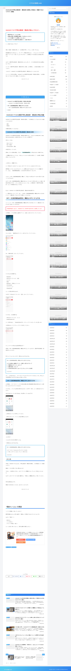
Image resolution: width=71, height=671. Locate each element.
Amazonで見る (21, 542)
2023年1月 (58, 335)
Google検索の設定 (58, 81)
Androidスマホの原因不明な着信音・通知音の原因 (19, 103)
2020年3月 (58, 406)
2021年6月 (58, 381)
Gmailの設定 (58, 87)
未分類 (58, 106)
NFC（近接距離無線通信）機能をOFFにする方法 (18, 105)
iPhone (58, 56)
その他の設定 (58, 72)
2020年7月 (58, 395)
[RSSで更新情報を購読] (59, 47)
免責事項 (53, 45)
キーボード (58, 64)
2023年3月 (58, 330)
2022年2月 (58, 360)
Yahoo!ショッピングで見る (31, 539)
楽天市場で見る (21, 539)
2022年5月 (58, 352)
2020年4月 (58, 403)
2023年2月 (58, 333)
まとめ (9, 109)
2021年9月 (58, 373)
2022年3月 (58, 357)
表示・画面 (58, 70)
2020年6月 (58, 398)
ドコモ (58, 98)
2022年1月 (58, 362)
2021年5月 (58, 384)
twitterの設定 (58, 79)
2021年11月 (58, 368)
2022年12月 (58, 338)
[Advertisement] (25, 20)
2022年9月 (58, 346)
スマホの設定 (58, 59)
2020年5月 (58, 400)
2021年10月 (58, 371)
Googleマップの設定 (58, 92)
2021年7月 (58, 379)
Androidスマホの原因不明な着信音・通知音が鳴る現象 (19, 101)
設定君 (58, 25)
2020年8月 (58, 392)
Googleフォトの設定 (58, 84)
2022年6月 (58, 349)
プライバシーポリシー (56, 44)
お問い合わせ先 (54, 42)
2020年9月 (58, 389)
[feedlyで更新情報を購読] (57, 47)
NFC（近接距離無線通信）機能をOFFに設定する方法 (20, 107)
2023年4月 (58, 327)
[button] (41, 576)
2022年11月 (58, 341)
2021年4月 (58, 387)
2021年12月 (58, 365)
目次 (24, 97)
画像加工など (58, 100)
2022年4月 (58, 354)
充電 (58, 62)
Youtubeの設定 (58, 90)
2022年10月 (58, 344)
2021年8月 (58, 376)
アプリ (58, 67)
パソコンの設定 (58, 95)
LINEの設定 (58, 76)
